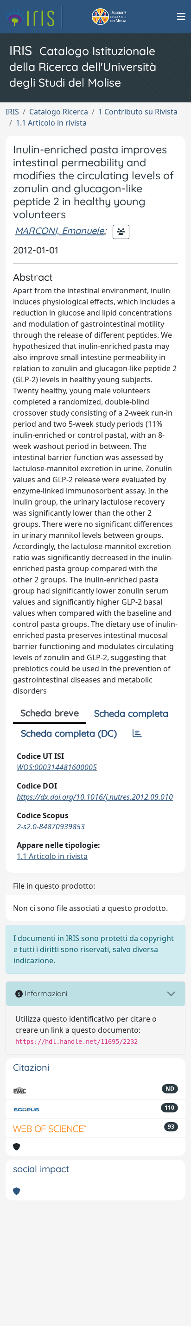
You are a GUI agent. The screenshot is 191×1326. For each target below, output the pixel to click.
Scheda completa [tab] (131, 713)
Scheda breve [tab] (49, 713)
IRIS (12, 112)
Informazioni (45, 993)
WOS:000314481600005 (57, 767)
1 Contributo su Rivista (138, 112)
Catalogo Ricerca (58, 112)
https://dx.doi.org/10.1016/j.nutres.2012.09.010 (95, 797)
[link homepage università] (120, 17)
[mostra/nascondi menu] (181, 16)
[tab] (137, 733)
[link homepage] (34, 17)
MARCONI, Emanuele (59, 230)
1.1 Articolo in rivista (51, 123)
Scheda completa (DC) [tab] (69, 733)
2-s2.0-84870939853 (51, 826)
